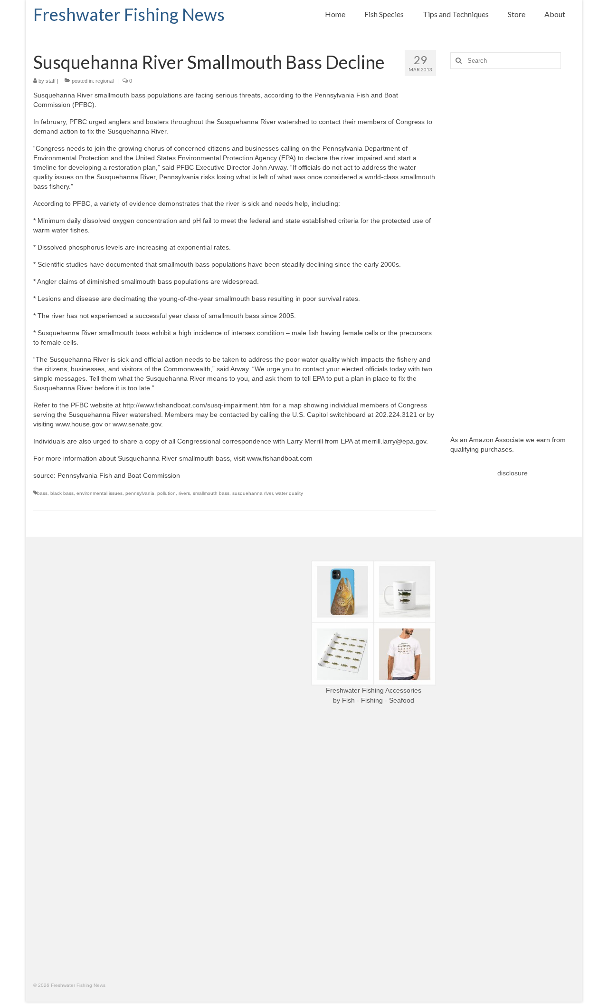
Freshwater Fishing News (129, 14)
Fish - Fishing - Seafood (378, 700)
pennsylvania (139, 493)
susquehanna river (252, 493)
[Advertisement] (512, 244)
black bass (62, 493)
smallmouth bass (211, 493)
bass (42, 493)
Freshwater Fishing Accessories (373, 690)
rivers (184, 493)
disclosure (512, 473)
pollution (166, 493)
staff (51, 81)
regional (104, 81)
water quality (289, 493)
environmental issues (99, 493)
